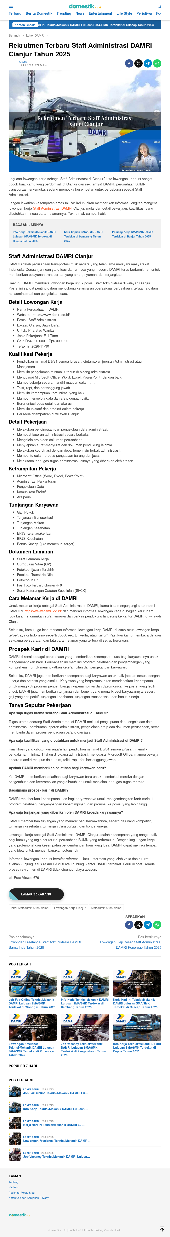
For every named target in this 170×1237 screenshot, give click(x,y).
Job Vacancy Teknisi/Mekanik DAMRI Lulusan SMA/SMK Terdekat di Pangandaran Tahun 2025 (83, 1049)
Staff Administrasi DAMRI (52, 208)
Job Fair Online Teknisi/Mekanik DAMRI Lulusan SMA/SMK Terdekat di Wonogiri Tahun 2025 (32, 1003)
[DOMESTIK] (84, 5)
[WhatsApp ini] (157, 63)
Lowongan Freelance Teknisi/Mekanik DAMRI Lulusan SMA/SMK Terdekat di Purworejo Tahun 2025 (31, 1049)
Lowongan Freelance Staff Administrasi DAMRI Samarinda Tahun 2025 (45, 942)
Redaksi (13, 1187)
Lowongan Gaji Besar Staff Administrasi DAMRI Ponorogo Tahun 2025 (130, 942)
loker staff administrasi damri (30, 908)
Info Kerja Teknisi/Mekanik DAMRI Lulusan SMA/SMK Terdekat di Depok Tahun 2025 (137, 1047)
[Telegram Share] (148, 63)
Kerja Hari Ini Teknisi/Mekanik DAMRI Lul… (54, 1125)
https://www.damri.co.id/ (43, 610)
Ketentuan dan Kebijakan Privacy (29, 1198)
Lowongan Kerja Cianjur (70, 908)
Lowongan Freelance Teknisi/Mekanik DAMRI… (57, 1140)
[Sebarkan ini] (129, 63)
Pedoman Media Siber (22, 1192)
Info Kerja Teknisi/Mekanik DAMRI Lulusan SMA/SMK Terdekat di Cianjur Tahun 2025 (34, 236)
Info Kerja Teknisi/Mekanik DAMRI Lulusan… (55, 1109)
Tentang (13, 1182)
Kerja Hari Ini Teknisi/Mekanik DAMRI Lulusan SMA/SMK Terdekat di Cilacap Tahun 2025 (135, 1003)
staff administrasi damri (106, 908)
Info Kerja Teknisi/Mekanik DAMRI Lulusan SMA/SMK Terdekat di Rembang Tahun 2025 (85, 1003)
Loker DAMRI (31, 1089)
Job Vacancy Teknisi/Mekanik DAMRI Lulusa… (56, 1156)
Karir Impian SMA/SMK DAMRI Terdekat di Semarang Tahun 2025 (83, 236)
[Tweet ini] (138, 63)
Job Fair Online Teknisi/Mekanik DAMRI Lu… (55, 1093)
